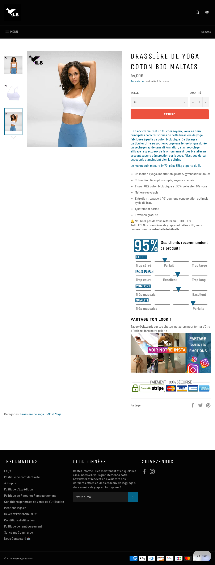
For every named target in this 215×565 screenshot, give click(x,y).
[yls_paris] (171, 372)
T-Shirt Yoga (53, 414)
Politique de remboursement (23, 526)
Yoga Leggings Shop (23, 558)
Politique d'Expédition (18, 489)
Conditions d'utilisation (19, 520)
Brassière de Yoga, (32, 414)
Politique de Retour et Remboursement (30, 495)
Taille (135, 92)
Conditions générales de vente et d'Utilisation (34, 502)
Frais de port (138, 81)
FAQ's (7, 471)
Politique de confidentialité (22, 477)
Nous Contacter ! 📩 (17, 538)
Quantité (195, 92)
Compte (206, 31)
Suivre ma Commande (18, 532)
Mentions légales (15, 508)
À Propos (10, 483)
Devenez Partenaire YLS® (20, 514)
